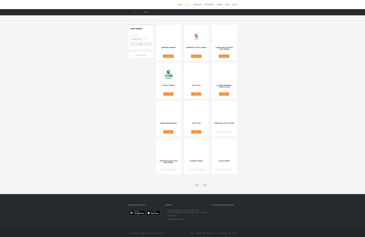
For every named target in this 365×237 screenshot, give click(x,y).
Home (180, 4)
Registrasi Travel (140, 55)
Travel (187, 4)
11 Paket (224, 56)
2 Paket (168, 132)
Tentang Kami (222, 233)
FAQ (229, 233)
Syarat (234, 233)
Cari (141, 44)
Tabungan (197, 4)
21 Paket (196, 56)
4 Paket (168, 94)
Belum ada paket (224, 132)
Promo (192, 233)
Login (234, 4)
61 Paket (168, 56)
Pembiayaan (209, 4)
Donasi (219, 4)
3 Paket (196, 94)
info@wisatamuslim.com (176, 219)
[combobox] (137, 39)
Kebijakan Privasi (212, 233)
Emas (227, 4)
